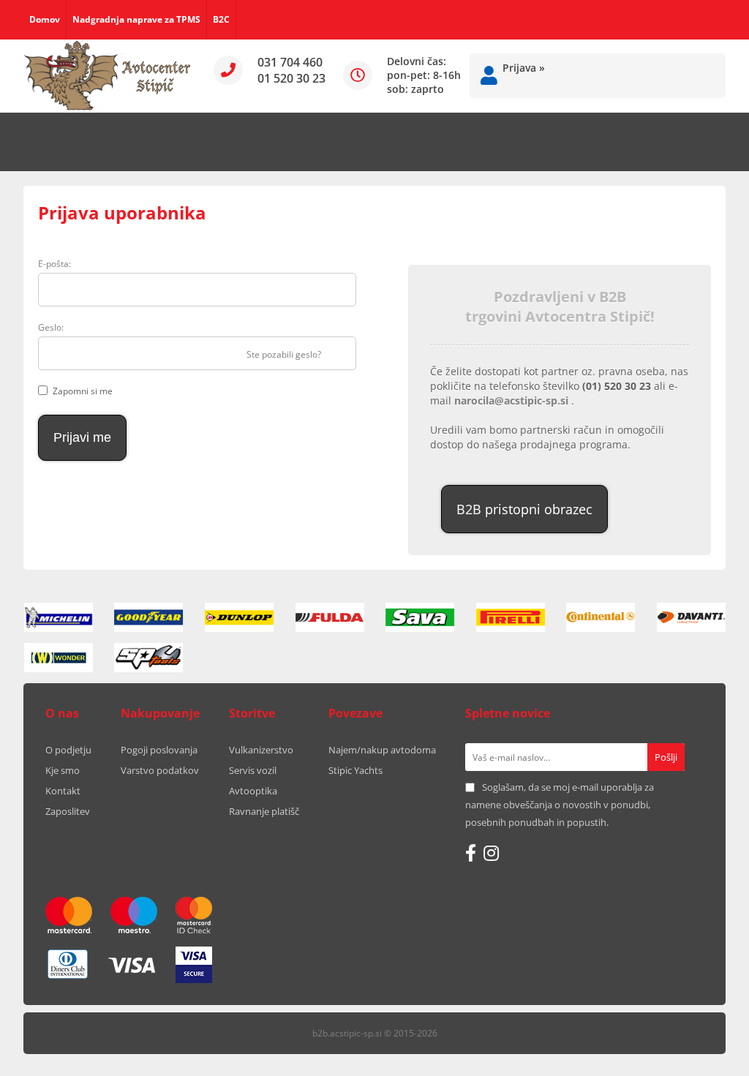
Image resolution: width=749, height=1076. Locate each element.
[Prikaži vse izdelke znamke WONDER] (58, 657)
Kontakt (62, 790)
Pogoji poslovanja (159, 749)
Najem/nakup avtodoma (382, 749)
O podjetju (68, 749)
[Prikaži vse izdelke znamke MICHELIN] (58, 617)
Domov (44, 19)
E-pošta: (54, 263)
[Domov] (107, 76)
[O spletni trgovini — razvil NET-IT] (684, 1034)
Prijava (524, 68)
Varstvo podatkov (160, 770)
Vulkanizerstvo (261, 749)
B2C (221, 19)
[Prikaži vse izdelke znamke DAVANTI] (691, 617)
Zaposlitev (67, 811)
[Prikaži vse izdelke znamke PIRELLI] (510, 617)
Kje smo (62, 770)
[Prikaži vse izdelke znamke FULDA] (330, 617)
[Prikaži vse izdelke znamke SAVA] (419, 617)
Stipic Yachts (355, 770)
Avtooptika (253, 790)
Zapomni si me (83, 391)
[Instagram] (491, 853)
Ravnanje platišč (264, 811)
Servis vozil (252, 770)
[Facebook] (470, 853)
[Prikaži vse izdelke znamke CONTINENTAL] (600, 617)
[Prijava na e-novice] (666, 757)
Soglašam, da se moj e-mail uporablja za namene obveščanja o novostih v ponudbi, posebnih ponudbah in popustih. (559, 804)
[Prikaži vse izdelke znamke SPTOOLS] (148, 657)
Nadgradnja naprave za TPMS (136, 19)
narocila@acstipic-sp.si (512, 400)
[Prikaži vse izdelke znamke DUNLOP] (239, 617)
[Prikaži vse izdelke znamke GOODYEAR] (148, 617)
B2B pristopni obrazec (524, 509)
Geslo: (51, 327)
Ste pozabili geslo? (283, 354)
